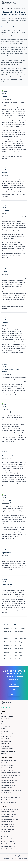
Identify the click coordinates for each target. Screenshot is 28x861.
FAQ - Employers (6, 746)
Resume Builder (5, 719)
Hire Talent (14, 684)
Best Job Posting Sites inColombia (14, 659)
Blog (2, 721)
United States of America (20, 8)
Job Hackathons (6, 726)
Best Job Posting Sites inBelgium (14, 642)
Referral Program (6, 724)
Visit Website (5, 99)
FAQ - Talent (5, 743)
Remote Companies (7, 716)
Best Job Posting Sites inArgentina (14, 628)
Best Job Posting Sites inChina (13, 655)
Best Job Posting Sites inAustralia (14, 631)
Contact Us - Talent (7, 748)
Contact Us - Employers (8, 751)
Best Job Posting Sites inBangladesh (15, 638)
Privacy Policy (18, 856)
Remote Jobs (5, 714)
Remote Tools (5, 731)
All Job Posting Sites (7, 8)
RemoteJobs (8, 760)
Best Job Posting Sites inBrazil (13, 645)
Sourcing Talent (6, 736)
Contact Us (10, 856)
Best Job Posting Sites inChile (13, 652)
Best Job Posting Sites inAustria (13, 635)
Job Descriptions (6, 741)
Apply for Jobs (14, 694)
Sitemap (3, 753)
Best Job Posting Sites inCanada (14, 648)
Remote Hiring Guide (7, 734)
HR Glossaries (5, 738)
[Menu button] (25, 2)
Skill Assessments (6, 729)
